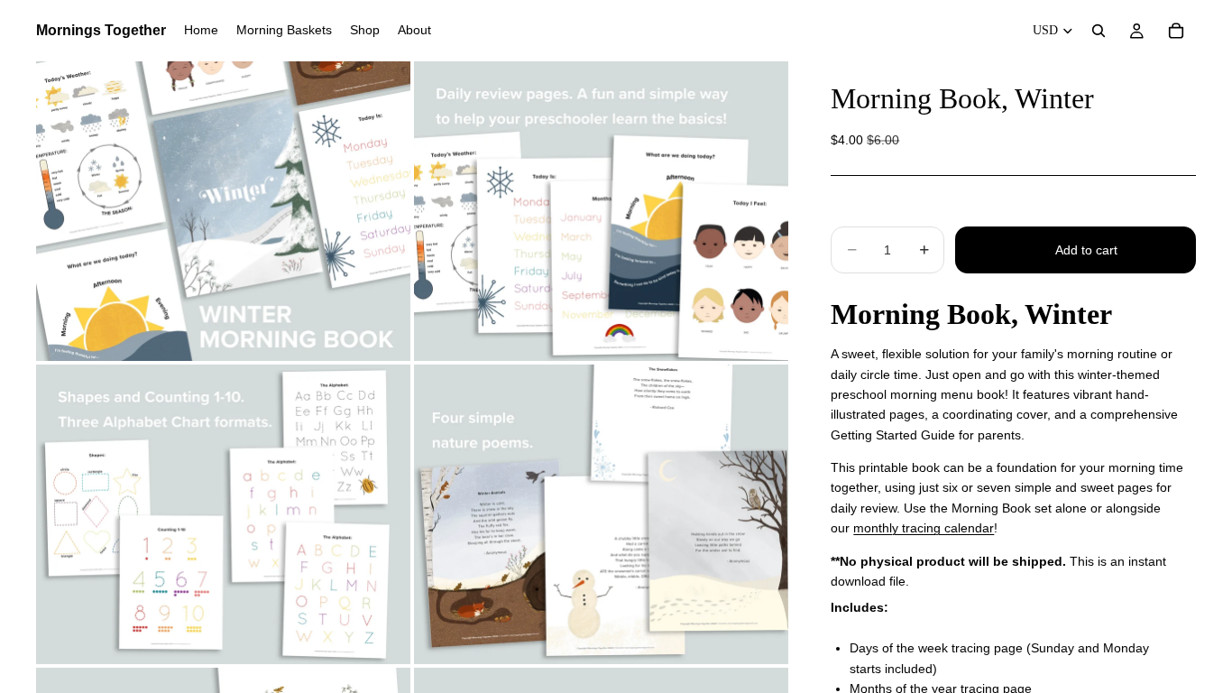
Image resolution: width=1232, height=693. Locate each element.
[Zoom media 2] (601, 211)
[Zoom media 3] (223, 514)
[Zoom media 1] (223, 211)
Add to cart (1086, 250)
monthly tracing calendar (923, 528)
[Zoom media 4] (601, 514)
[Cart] (1176, 31)
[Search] (1098, 31)
